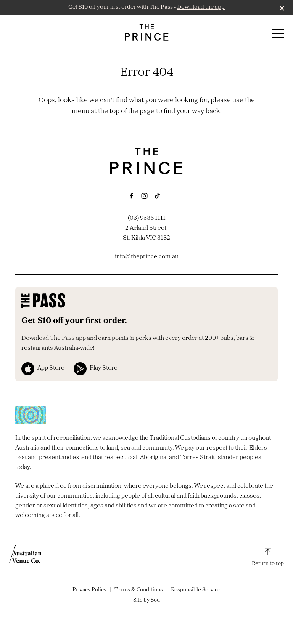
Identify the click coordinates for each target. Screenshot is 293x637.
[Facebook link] (131, 196)
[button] (278, 35)
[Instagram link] (144, 196)
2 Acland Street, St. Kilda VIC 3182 (146, 233)
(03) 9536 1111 (147, 218)
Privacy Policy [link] (89, 590)
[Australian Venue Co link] (25, 556)
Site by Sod (146, 600)
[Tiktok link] (157, 196)
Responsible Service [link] (196, 590)
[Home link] (147, 32)
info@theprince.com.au (147, 257)
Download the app (201, 7)
